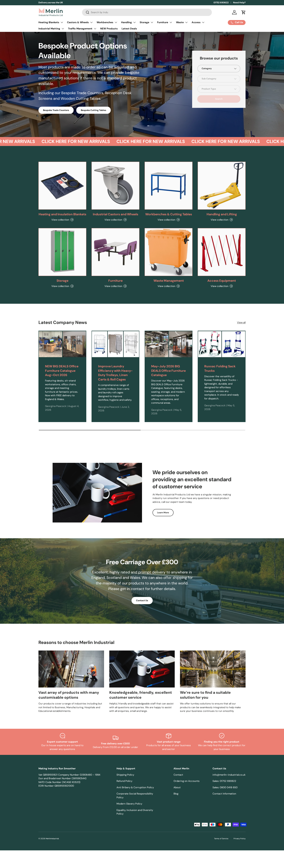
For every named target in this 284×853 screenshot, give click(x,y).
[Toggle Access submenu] (203, 22)
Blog (176, 793)
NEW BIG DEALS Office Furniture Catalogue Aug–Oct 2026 (61, 370)
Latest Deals (129, 28)
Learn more (68, 2)
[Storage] (62, 252)
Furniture (162, 22)
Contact (178, 774)
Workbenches (105, 22)
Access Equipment (221, 281)
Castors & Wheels (78, 22)
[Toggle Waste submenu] (186, 22)
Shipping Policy (125, 774)
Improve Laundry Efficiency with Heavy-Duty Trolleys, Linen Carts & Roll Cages (115, 372)
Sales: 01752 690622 (224, 781)
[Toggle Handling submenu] (134, 22)
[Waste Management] (168, 252)
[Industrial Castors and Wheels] (115, 185)
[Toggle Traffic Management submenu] (95, 29)
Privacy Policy (240, 838)
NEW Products (109, 28)
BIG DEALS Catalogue (54, 93)
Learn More (163, 512)
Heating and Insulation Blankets (62, 214)
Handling (126, 22)
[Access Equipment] (221, 252)
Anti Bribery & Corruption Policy (135, 787)
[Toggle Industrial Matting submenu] (63, 29)
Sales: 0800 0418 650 (225, 787)
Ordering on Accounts (187, 781)
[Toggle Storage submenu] (152, 22)
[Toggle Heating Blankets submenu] (62, 22)
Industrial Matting (49, 28)
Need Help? (239, 2)
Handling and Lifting (222, 214)
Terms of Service (221, 838)
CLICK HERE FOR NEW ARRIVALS (59, 141)
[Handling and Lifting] (221, 185)
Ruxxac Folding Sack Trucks (220, 368)
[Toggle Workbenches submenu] (116, 22)
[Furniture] (115, 252)
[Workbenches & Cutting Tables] (168, 185)
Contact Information (224, 793)
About (177, 787)
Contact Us (142, 600)
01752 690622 (221, 2)
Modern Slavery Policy (129, 803)
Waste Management (169, 281)
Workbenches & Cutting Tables (168, 214)
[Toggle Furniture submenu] (171, 22)
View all (241, 322)
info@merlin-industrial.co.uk (229, 774)
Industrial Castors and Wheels (115, 214)
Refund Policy (124, 781)
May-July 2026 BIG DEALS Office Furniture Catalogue (168, 370)
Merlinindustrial (52, 838)
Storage (144, 22)
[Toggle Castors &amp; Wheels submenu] (91, 22)
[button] (243, 12)
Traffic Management (80, 28)
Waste (180, 22)
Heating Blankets (48, 22)
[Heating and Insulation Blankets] (62, 185)
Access (196, 22)
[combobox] (147, 12)
